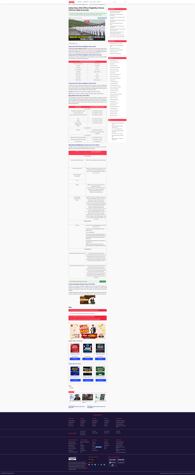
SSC (81, 443)
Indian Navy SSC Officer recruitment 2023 (88, 51)
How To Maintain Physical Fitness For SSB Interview (118, 131)
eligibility (71, 387)
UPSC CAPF (85, 1)
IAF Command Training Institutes (115, 78)
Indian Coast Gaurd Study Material (120, 450)
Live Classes (106, 443)
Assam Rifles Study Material (121, 452)
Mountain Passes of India (114, 76)
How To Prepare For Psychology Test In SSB (118, 124)
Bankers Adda (82, 432)
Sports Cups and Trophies (114, 69)
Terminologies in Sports (114, 111)
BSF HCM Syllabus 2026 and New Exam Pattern (116, 24)
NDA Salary (94, 425)
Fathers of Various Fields (114, 110)
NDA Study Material (119, 445)
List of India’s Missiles (113, 83)
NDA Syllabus (94, 422)
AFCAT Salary (71, 425)
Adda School (118, 432)
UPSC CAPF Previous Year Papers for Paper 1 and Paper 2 (117, 18)
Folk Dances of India (113, 113)
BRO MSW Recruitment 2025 (114, 48)
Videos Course (106, 445)
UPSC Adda (118, 431)
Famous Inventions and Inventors (115, 74)
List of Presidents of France (114, 85)
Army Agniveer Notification (120, 420)
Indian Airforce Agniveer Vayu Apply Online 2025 (117, 46)
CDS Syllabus (82, 422)
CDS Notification (83, 420)
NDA (94, 1)
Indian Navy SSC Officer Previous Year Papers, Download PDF (117, 21)
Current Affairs (106, 431)
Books (105, 448)
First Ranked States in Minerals (115, 67)
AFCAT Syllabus (71, 422)
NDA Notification (95, 420)
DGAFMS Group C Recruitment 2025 (116, 43)
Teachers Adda (82, 431)
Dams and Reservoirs (113, 60)
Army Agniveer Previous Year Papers (121, 426)
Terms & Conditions (184, 473)
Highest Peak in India (113, 97)
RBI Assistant (71, 450)
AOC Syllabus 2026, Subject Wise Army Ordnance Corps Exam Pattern (116, 12)
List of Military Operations (114, 81)
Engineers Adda (95, 432)
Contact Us (94, 443)
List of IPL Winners (113, 101)
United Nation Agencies (113, 65)
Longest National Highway (114, 99)
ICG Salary (106, 425)
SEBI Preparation (71, 445)
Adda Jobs (94, 431)
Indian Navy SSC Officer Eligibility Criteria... (80, 4)
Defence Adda (106, 432)
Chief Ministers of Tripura (114, 90)
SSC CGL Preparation (72, 448)
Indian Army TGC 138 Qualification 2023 (100, 401)
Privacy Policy (191, 473)
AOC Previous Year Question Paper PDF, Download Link (116, 15)
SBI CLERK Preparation (73, 443)
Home (70, 4)
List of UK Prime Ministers (114, 88)
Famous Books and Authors (114, 106)
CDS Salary (82, 425)
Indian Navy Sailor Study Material (120, 447)
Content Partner (95, 450)
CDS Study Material (119, 443)
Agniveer (79, 1)
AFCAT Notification (72, 420)
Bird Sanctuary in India (113, 115)
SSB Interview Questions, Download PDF (117, 136)
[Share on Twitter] (106, 18)
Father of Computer (113, 92)
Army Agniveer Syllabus (120, 422)
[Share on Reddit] (102, 18)
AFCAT (98, 1)
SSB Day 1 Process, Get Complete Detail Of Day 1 (117, 139)
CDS (91, 1)
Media (93, 445)
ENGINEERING (83, 450)
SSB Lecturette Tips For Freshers (117, 133)
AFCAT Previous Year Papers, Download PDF (117, 36)
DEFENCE (82, 448)
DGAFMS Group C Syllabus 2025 (115, 53)
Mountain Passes (113, 72)
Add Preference (102, 281)
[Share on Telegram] (100, 18)
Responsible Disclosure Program (165, 473)
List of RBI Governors (113, 108)
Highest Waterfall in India (114, 95)
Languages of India (113, 104)
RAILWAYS (82, 445)
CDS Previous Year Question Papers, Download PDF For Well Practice (117, 30)
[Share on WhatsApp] (98, 18)
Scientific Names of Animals (114, 62)
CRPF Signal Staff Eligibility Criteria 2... (75, 401)
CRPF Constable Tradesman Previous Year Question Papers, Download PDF (117, 33)
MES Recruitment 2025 (113, 51)
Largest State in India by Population (116, 94)
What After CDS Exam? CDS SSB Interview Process (117, 127)
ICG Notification (107, 420)
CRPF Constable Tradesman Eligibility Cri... (87, 401)
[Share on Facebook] (104, 18)
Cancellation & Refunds (176, 473)
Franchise (94, 448)
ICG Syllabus (106, 422)
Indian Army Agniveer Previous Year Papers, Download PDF (117, 27)
